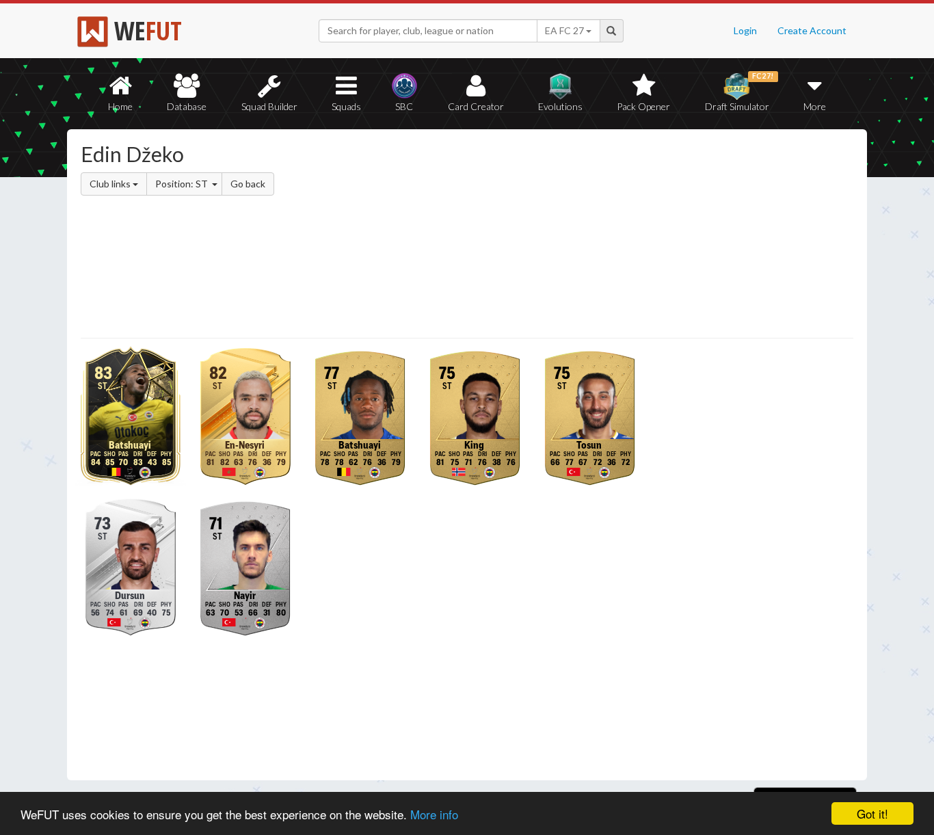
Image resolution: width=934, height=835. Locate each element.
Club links (111, 183)
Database (186, 106)
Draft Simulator (739, 92)
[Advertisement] (599, 236)
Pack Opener (643, 106)
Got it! (872, 813)
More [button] (814, 106)
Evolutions (560, 106)
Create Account (811, 30)
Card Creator (476, 106)
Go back (247, 183)
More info (434, 814)
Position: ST (182, 183)
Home (120, 106)
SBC (404, 106)
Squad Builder (269, 106)
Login (745, 30)
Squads (346, 106)
